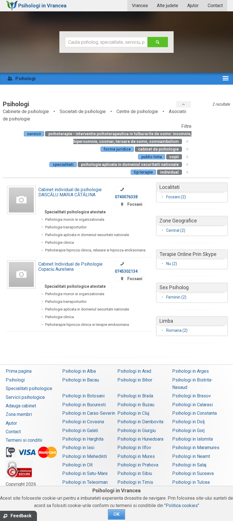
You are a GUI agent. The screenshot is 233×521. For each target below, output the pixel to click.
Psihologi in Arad (134, 371)
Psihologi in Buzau (135, 404)
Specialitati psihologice (29, 388)
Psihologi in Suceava (193, 473)
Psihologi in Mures (136, 456)
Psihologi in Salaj (189, 465)
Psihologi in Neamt (191, 456)
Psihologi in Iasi (78, 447)
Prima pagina (19, 371)
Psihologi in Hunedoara (140, 439)
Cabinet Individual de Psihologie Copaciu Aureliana (70, 266)
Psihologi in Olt (77, 465)
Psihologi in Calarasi (192, 404)
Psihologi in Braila (135, 396)
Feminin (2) (176, 297)
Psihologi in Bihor (134, 380)
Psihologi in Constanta (194, 413)
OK (116, 514)
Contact (215, 5)
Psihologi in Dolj (188, 421)
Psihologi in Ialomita (192, 439)
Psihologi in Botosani (83, 396)
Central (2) (175, 230)
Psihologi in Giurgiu (136, 430)
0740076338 (126, 197)
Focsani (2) (176, 197)
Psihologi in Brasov (191, 396)
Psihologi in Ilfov (134, 447)
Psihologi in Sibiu (134, 473)
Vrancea (140, 5)
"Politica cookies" (181, 505)
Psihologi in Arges (190, 371)
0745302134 (126, 271)
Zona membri (19, 414)
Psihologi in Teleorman (85, 482)
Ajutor (193, 5)
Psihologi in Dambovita (140, 421)
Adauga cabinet (21, 406)
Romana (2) (177, 330)
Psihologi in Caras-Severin (88, 413)
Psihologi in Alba (79, 371)
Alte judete (167, 5)
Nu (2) (171, 263)
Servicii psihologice (25, 397)
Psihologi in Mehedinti (84, 456)
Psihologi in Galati (80, 430)
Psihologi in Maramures (195, 447)
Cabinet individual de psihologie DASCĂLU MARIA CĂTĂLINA (70, 192)
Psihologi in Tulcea (191, 482)
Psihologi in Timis (135, 482)
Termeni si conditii (24, 440)
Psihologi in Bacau (80, 380)
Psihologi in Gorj (188, 430)
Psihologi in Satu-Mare (85, 473)
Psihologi (15, 380)
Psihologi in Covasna (83, 421)
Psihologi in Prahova (137, 465)
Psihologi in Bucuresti (84, 404)
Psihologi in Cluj (133, 413)
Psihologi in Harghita (82, 439)
